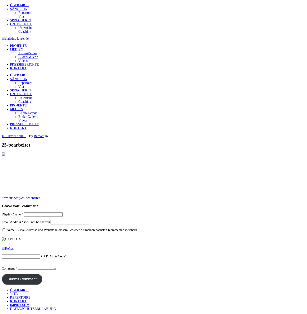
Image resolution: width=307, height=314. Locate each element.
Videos (23, 60)
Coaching (24, 31)
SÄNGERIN (18, 9)
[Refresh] (8, 248)
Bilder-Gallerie (28, 57)
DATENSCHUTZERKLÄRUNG (33, 308)
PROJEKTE (18, 45)
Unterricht (25, 27)
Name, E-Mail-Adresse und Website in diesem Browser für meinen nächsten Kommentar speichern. (72, 230)
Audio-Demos (27, 53)
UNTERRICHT (21, 24)
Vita (21, 16)
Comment (9, 268)
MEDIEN (16, 49)
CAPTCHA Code (53, 256)
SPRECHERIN (20, 20)
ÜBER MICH (19, 5)
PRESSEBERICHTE (24, 64)
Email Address (12, 222)
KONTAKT (18, 68)
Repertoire (25, 12)
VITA (14, 293)
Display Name (12, 214)
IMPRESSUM (19, 305)
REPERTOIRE (20, 297)
